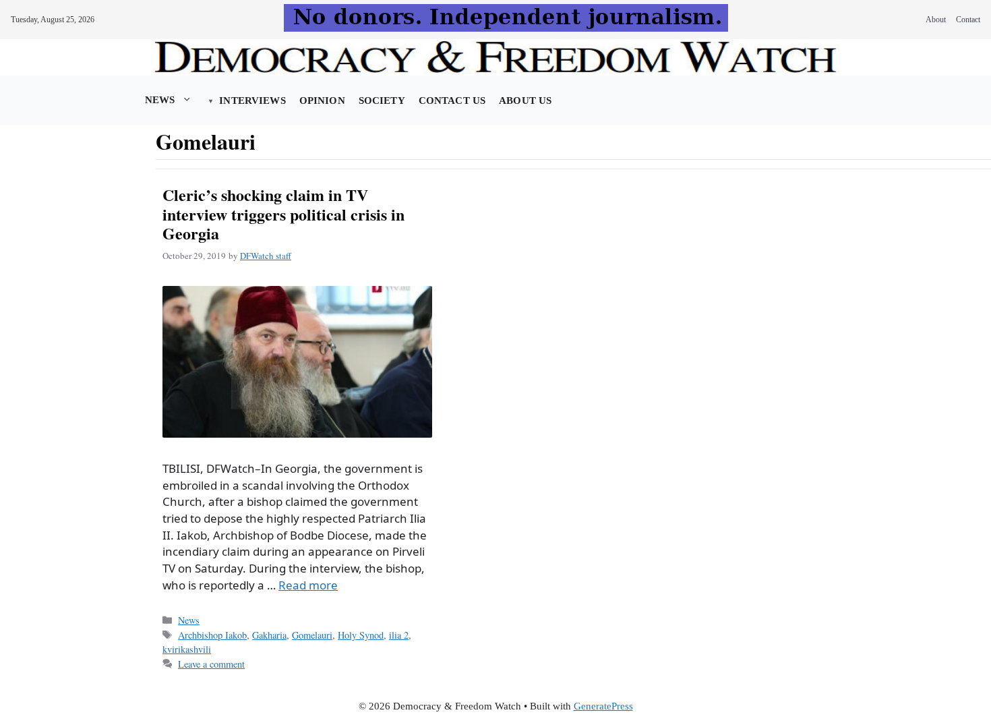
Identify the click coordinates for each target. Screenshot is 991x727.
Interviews (252, 100)
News (160, 99)
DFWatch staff (265, 256)
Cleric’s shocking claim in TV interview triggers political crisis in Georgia (283, 214)
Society (382, 100)
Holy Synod (361, 635)
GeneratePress (603, 706)
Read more (308, 585)
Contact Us (452, 100)
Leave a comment (211, 664)
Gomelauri (312, 635)
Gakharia (269, 635)
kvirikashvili (186, 649)
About (936, 19)
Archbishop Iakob (212, 635)
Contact (968, 19)
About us (525, 100)
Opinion (322, 100)
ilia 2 (399, 635)
